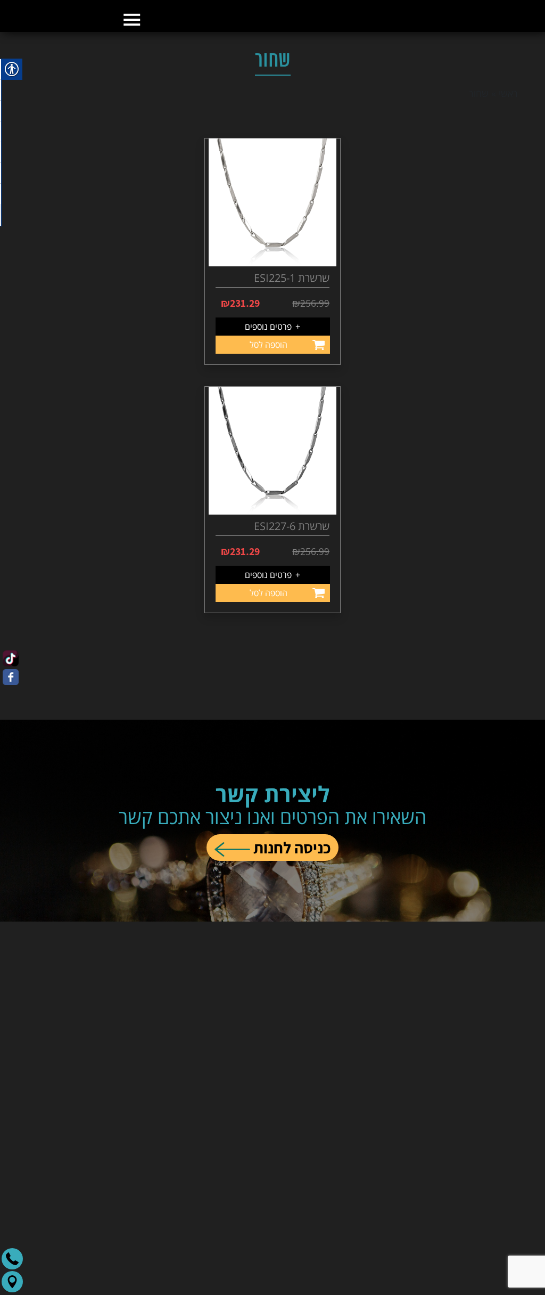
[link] (272, 66)
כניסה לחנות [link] (290, 879)
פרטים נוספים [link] (272, 380)
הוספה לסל (268, 398)
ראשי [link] (508, 146)
